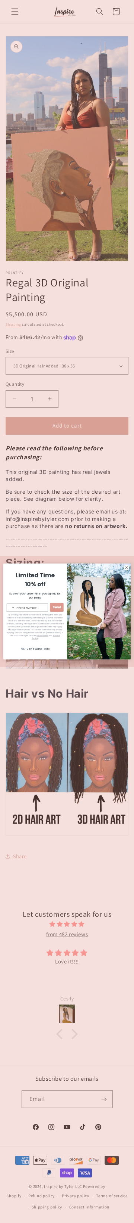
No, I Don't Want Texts (35, 649)
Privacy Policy (42, 635)
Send (56, 607)
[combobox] (11, 608)
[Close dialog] (126, 568)
